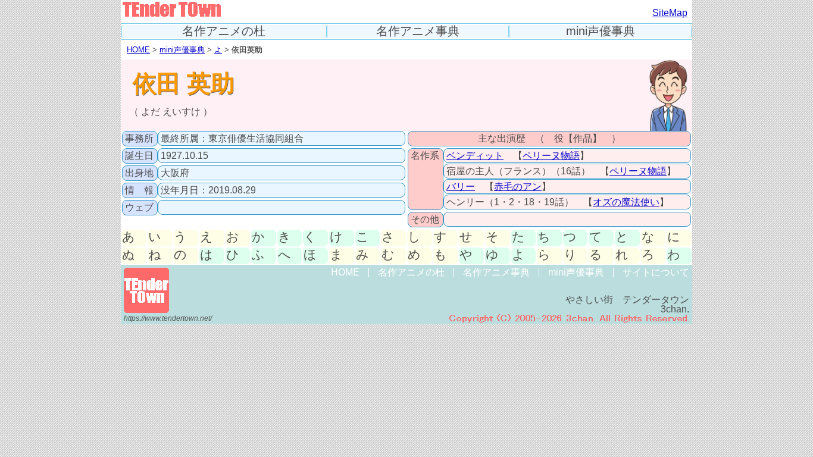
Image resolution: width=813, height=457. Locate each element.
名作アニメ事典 (417, 31)
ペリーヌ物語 (551, 156)
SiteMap (669, 13)
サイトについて (656, 272)
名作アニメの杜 (223, 31)
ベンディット (475, 156)
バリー (460, 186)
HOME (138, 49)
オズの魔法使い (626, 202)
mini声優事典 (600, 31)
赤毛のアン (518, 186)
